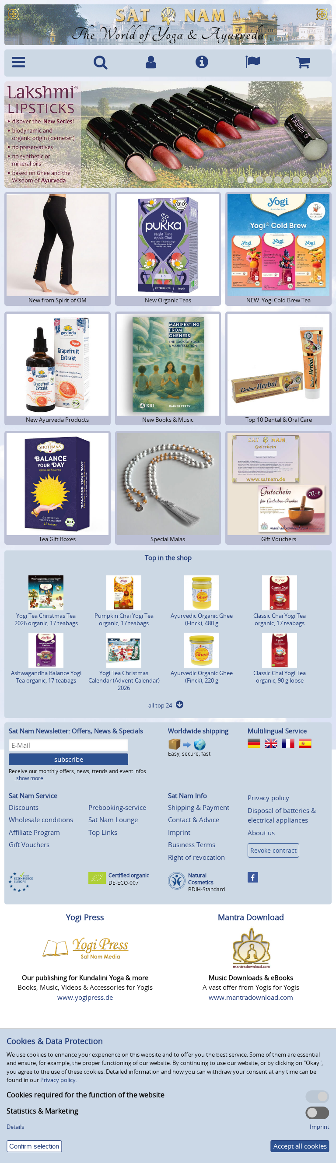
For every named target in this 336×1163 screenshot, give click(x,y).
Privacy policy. (58, 1080)
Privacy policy (268, 797)
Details (15, 1127)
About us (261, 832)
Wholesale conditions (41, 819)
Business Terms (191, 844)
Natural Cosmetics (201, 879)
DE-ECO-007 (123, 882)
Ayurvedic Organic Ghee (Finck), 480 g (202, 619)
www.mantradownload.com (251, 997)
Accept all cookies (300, 1146)
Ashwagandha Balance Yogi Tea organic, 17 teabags (46, 676)
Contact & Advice (193, 819)
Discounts (23, 807)
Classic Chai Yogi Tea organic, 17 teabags (279, 619)
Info (201, 63)
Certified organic (128, 875)
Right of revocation (196, 857)
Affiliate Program (34, 832)
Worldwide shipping (198, 730)
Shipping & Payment (198, 807)
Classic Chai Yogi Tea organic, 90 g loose (279, 676)
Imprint (179, 832)
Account (151, 63)
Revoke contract (273, 850)
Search (100, 63)
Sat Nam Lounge (113, 819)
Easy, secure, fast (189, 753)
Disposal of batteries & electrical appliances (282, 815)
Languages (252, 63)
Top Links (102, 832)
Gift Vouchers (29, 844)
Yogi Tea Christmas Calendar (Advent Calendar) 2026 (124, 680)
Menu (41, 63)
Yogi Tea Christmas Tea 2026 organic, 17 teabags (46, 619)
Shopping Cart (302, 63)
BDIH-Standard (206, 889)
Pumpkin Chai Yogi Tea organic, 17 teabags (124, 619)
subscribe (68, 759)
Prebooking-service (117, 807)
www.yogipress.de (85, 997)
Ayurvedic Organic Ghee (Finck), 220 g (202, 676)
